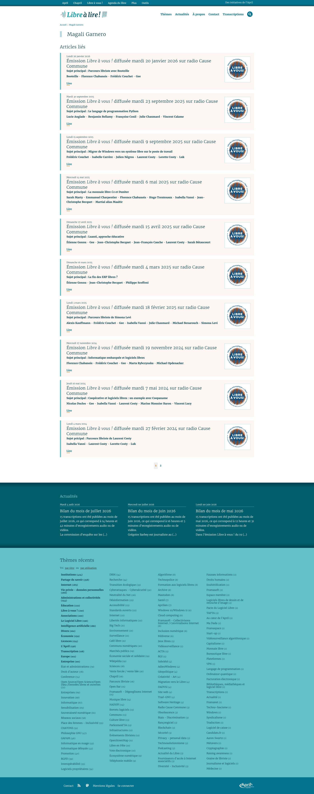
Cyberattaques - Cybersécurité (130, 590)
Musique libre (120, 699)
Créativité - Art (169, 676)
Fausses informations (221, 574)
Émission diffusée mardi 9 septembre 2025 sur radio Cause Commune (141, 144)
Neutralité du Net (122, 595)
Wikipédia (117, 661)
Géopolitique (167, 671)
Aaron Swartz (216, 738)
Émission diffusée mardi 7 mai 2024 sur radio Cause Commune (134, 390)
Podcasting (166, 748)
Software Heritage (171, 702)
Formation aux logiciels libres (178, 584)
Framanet (214, 702)
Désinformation (121, 600)
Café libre (117, 640)
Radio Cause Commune (173, 707)
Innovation (70, 697)
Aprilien (164, 605)
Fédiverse (165, 636)
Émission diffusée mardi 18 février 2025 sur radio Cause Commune (138, 310)
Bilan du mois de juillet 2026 (85, 511)
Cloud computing (170, 615)
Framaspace (215, 628)
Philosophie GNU (73, 733)
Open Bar (117, 686)
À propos (199, 14)
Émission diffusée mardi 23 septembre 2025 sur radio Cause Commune (142, 104)
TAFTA (212, 613)
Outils (145, 3)
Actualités (182, 14)
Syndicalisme (216, 717)
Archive (164, 590)
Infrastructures (120, 730)
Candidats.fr (215, 732)
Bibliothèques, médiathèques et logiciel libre (225, 686)
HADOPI (116, 704)
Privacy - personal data (174, 738)
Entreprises (70, 692)
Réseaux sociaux (73, 717)
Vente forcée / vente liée (126, 671)
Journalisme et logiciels (222, 763)
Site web (165, 692)
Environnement (121, 630)
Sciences (116, 666)
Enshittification (217, 584)
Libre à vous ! (95, 3)
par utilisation (88, 568)
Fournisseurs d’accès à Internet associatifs (177, 760)
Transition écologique (125, 584)
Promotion (70, 753)
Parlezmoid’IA (120, 725)
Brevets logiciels (121, 709)
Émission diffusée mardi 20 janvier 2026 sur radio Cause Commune (139, 63)
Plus (134, 3)
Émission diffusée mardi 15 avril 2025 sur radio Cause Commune (136, 229)
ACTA (163, 651)
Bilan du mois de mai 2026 (219, 511)
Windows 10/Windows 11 (174, 610)
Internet (116, 615)
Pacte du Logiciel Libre (222, 607)
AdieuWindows (169, 666)
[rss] (79, 786)
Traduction (214, 722)
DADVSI (164, 687)
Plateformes (215, 658)
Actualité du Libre (170, 753)
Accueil (63, 25)
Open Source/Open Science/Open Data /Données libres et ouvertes (80, 684)
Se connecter (126, 786)
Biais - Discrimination (173, 717)
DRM (114, 574)
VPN (210, 663)
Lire (69, 83)
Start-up (213, 633)
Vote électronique (122, 750)
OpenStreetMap (120, 740)
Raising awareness (219, 753)
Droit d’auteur (72, 671)
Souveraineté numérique (78, 712)
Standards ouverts (122, 610)
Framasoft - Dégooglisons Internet (130, 693)
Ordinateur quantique (221, 674)
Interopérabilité (73, 763)
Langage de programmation (224, 669)
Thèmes (166, 14)
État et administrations (77, 666)
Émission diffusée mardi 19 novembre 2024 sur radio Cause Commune (142, 350)
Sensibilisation (72, 707)
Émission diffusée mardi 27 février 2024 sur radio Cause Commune (138, 431)
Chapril (116, 676)
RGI (162, 656)
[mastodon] (87, 786)
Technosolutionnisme (173, 743)
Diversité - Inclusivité (173, 766)
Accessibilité (119, 605)
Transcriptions (233, 14)
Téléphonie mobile (122, 760)
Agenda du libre (117, 3)
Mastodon (166, 595)
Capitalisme (215, 643)
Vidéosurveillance (170, 646)
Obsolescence (168, 712)
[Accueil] (84, 14)
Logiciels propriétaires (77, 769)
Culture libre (119, 719)
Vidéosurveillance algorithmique (227, 638)
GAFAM (68, 738)
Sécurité (164, 732)
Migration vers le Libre (174, 681)
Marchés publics (121, 651)
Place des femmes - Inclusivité (82, 723)
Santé (163, 600)
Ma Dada (213, 623)
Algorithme (167, 574)
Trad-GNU (166, 697)
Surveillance (119, 635)
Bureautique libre (218, 653)
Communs (117, 714)
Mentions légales (104, 786)
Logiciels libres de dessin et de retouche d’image (224, 601)
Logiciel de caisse (218, 727)
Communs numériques (125, 645)
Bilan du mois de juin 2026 (152, 511)
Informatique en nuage (77, 743)
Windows (213, 712)
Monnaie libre (216, 648)
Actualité (213, 697)
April (65, 3)
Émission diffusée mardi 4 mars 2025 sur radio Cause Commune (135, 269)
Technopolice (168, 579)
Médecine (214, 768)
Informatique (71, 702)
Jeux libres (166, 641)
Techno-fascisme (218, 707)
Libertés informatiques (125, 620)
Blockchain (166, 727)
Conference (70, 676)
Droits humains (217, 579)
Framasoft (214, 590)
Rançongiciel (167, 722)
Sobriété (165, 661)
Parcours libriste (121, 681)
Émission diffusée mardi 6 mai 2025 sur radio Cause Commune (134, 184)
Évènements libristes (124, 735)
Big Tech (116, 625)
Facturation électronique (223, 679)
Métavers (213, 743)
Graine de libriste (218, 758)
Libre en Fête (119, 745)
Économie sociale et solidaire (129, 656)
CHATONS (69, 728)
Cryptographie (216, 748)
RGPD (67, 758)
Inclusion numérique (172, 631)
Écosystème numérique (125, 755)
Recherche (118, 579)
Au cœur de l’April (219, 618)
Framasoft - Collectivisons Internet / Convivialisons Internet (178, 623)
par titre (69, 568)
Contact (214, 14)
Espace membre (217, 595)
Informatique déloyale (77, 748)
